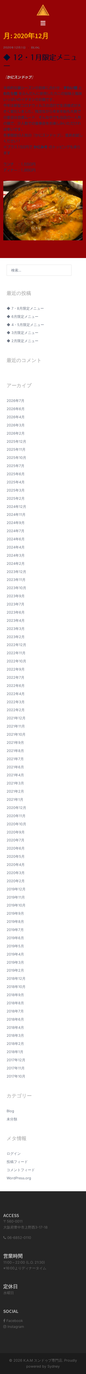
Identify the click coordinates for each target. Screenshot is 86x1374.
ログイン (14, 1153)
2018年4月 (15, 1027)
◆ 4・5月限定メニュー (25, 324)
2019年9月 (15, 913)
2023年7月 (15, 604)
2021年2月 (15, 791)
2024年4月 (16, 547)
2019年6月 (15, 938)
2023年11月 (16, 579)
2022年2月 (16, 710)
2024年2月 (16, 563)
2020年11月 (16, 816)
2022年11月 (16, 653)
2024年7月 (15, 531)
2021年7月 (15, 759)
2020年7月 (15, 840)
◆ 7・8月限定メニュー (25, 308)
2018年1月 (15, 1052)
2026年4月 (16, 417)
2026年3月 (16, 425)
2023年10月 (16, 588)
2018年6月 (15, 1019)
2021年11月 (16, 726)
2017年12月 (16, 1060)
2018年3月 (15, 1035)
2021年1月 (15, 799)
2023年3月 (16, 628)
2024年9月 (16, 522)
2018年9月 (15, 995)
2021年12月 (16, 718)
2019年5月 (15, 946)
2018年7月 (15, 1011)
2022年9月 (16, 669)
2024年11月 (16, 514)
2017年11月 (16, 1068)
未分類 (12, 1119)
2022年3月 (16, 702)
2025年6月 (16, 474)
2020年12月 (16, 807)
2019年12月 (16, 889)
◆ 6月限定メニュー (22, 316)
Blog (35, 47)
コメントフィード (21, 1170)
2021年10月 (16, 734)
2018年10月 (16, 986)
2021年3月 (15, 783)
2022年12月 (16, 645)
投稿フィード (17, 1161)
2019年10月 (16, 905)
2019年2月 (15, 970)
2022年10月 (16, 661)
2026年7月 (15, 400)
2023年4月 (16, 620)
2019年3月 (15, 962)
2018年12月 (16, 978)
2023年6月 (16, 612)
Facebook (14, 1320)
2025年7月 (15, 466)
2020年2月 (16, 881)
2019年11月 (16, 897)
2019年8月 (15, 921)
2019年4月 (15, 954)
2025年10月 (16, 457)
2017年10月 (16, 1076)
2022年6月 (16, 685)
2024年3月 (16, 555)
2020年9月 (16, 832)
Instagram (15, 1326)
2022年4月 (16, 694)
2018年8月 (15, 1003)
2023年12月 (16, 571)
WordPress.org (19, 1178)
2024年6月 (16, 539)
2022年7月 (15, 677)
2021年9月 (15, 742)
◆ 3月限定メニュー (22, 332)
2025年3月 (16, 490)
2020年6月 (16, 848)
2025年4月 (16, 482)
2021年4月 (15, 775)
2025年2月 (16, 498)
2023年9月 (16, 596)
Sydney (53, 1366)
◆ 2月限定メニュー (22, 341)
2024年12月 (16, 506)
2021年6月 (15, 767)
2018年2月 (15, 1043)
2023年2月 (16, 637)
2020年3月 (16, 873)
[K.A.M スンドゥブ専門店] (43, 9)
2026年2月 (16, 433)
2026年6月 (16, 409)
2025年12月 (16, 441)
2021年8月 (15, 750)
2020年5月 (16, 856)
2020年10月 (16, 824)
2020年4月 (16, 864)
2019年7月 (15, 929)
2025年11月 (16, 449)
